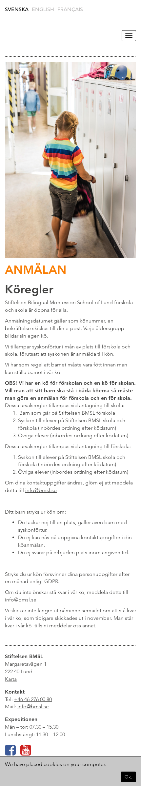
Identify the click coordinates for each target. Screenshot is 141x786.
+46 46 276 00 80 (33, 699)
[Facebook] (10, 753)
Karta (11, 679)
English (43, 9)
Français (70, 9)
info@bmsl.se (33, 706)
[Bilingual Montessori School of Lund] (21, 35)
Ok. (128, 777)
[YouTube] (25, 753)
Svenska (17, 9)
